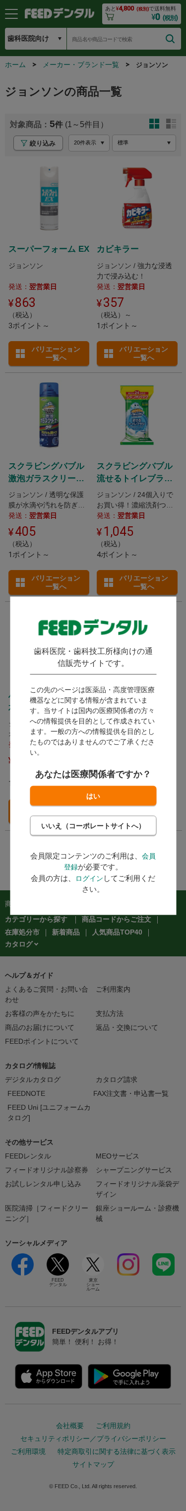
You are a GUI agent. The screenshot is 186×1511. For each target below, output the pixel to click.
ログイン (89, 878)
